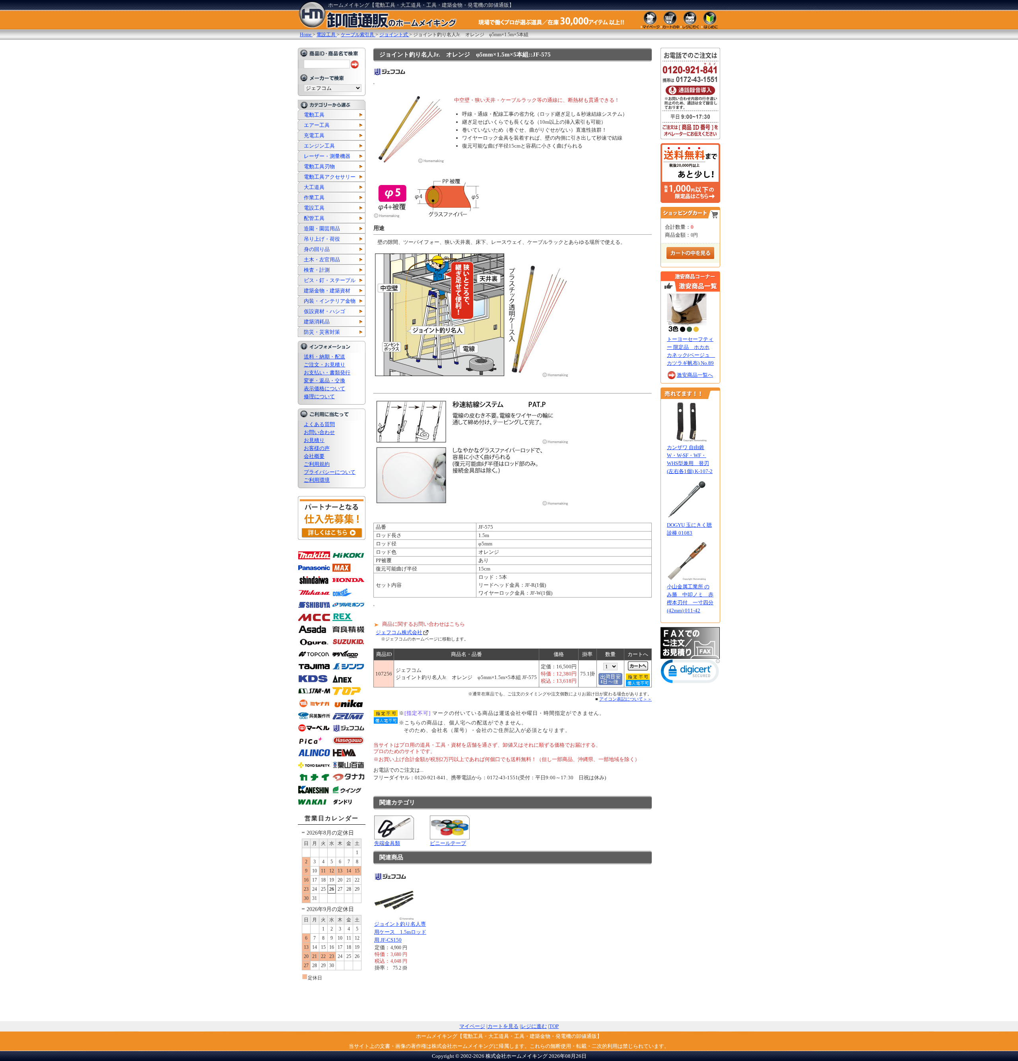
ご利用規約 (317, 464)
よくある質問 (319, 424)
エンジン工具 (319, 146)
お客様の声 (317, 448)
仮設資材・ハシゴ (324, 311)
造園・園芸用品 (322, 229)
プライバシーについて (330, 472)
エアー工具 (317, 125)
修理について (319, 396)
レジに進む (534, 1026)
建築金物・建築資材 (327, 291)
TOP (554, 1026)
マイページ (472, 1026)
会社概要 (314, 456)
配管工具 (314, 218)
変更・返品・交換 (324, 381)
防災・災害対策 (322, 332)
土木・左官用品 (322, 260)
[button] (690, 673)
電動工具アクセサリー (330, 177)
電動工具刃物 (319, 166)
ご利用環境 (317, 480)
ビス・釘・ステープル (330, 280)
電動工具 (314, 115)
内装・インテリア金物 (330, 301)
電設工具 (314, 208)
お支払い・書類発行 (327, 373)
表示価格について (324, 388)
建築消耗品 (317, 322)
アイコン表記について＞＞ (625, 699)
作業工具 (314, 198)
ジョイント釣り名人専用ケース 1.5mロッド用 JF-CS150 (400, 932)
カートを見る (503, 1026)
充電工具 (314, 135)
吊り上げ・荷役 (322, 239)
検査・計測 (317, 270)
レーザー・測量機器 (327, 156)
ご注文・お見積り (324, 365)
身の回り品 (317, 249)
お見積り (314, 440)
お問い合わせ (319, 432)
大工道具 (314, 187)
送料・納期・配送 (324, 357)
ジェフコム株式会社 (399, 632)
